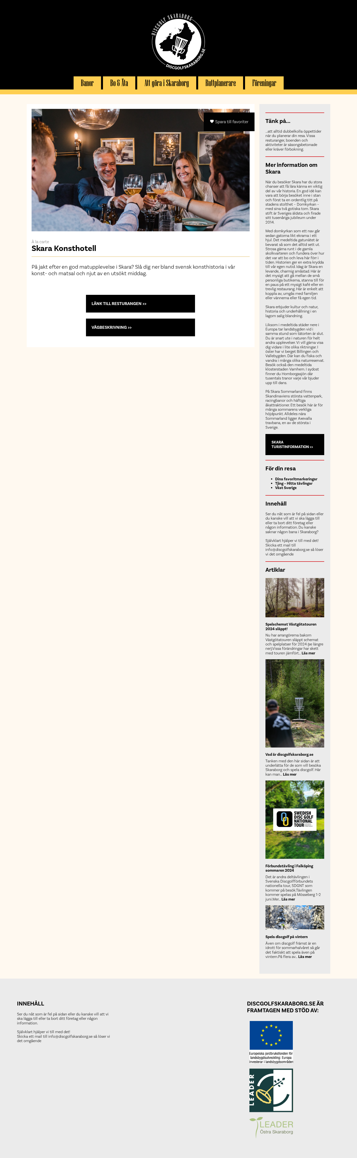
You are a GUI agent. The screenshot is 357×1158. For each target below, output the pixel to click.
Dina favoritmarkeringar (296, 479)
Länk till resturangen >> (119, 303)
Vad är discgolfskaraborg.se (289, 754)
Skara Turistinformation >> (292, 444)
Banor (87, 82)
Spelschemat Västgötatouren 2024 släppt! (290, 626)
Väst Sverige (286, 487)
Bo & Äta (119, 82)
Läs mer (308, 653)
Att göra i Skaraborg (166, 82)
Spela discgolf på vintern (286, 936)
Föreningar (264, 82)
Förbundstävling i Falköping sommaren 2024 (289, 868)
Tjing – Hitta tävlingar (294, 483)
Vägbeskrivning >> (112, 327)
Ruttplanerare (220, 82)
